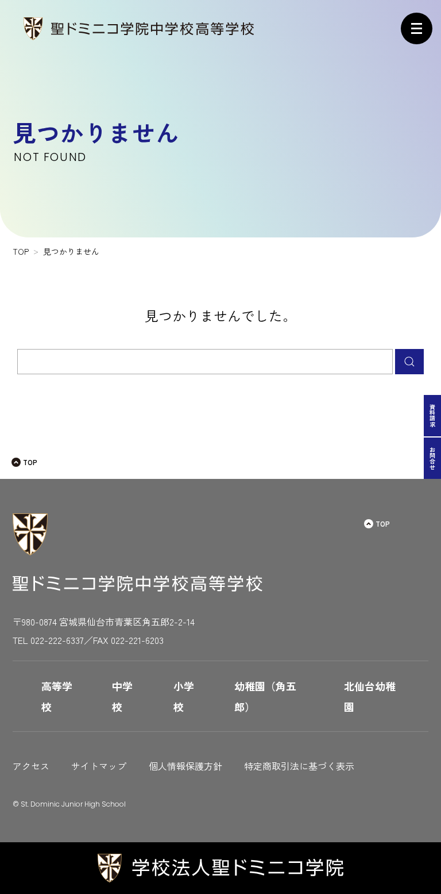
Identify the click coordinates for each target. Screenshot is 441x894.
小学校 (183, 696)
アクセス (31, 766)
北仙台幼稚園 (370, 696)
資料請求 (432, 415)
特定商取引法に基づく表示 (299, 766)
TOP (30, 462)
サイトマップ (98, 766)
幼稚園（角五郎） (265, 696)
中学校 (122, 696)
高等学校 (56, 696)
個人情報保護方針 (185, 766)
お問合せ (432, 458)
